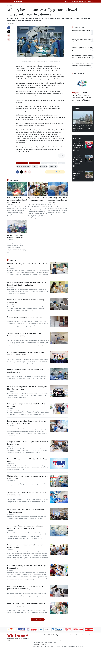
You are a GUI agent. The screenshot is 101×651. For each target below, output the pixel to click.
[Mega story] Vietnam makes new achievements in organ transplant (58, 200)
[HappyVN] (11, 629)
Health (9, 5)
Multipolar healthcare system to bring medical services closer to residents (27, 477)
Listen (77, 150)
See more (13, 260)
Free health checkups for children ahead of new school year (27, 264)
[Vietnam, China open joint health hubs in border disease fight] (59, 463)
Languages (64, 635)
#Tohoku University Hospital (23, 166)
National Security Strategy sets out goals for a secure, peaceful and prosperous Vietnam (81, 96)
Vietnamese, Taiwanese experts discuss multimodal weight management (26, 510)
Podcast (78, 138)
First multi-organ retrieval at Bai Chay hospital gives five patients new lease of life (82, 48)
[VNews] (28, 629)
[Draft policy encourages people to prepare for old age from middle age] (59, 570)
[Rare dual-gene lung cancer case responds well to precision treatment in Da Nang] (59, 591)
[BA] (89, 629)
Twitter (8, 31)
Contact (35, 636)
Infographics (79, 73)
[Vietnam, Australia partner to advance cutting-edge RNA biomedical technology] (59, 391)
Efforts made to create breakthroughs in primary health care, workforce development (27, 604)
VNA (70, 635)
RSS (53, 635)
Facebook (8, 27)
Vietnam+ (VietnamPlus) (19, 1)
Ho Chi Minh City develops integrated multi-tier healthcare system (25, 546)
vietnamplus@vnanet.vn (42, 644)
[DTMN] (78, 629)
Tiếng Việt (67, 1)
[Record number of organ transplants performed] (17, 226)
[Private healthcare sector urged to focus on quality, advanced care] (59, 304)
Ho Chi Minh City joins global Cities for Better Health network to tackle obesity (26, 353)
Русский (89, 1)
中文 (85, 1)
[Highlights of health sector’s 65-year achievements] (38, 189)
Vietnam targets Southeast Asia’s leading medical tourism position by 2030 (25, 334)
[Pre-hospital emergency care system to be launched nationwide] (59, 408)
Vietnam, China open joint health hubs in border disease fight (27, 460)
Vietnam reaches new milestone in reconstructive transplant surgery (81, 31)
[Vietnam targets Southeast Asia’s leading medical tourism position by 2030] (59, 338)
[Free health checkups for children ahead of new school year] (59, 268)
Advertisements (85, 635)
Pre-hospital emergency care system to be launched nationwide (26, 405)
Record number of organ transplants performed (16, 236)
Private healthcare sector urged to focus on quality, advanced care (25, 301)
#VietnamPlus (43, 166)
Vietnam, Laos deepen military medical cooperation (82, 40)
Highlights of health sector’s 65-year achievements (37, 199)
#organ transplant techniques (49, 163)
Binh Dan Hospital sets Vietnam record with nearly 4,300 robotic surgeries (28, 370)
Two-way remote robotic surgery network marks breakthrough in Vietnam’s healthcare (25, 527)
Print (8, 35)
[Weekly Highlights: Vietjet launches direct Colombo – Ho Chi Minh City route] (89, 144)
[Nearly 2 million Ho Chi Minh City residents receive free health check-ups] (59, 446)
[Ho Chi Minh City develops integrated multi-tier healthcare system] (59, 549)
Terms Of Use (47, 635)
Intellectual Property (37, 635)
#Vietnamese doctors (22, 163)
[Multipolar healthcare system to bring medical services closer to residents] (59, 481)
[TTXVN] (21, 629)
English (71, 1)
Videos (77, 108)
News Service (76, 635)
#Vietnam (35, 166)
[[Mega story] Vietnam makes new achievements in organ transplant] (58, 189)
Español (81, 1)
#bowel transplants (34, 163)
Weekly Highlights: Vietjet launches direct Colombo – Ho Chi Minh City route (78, 144)
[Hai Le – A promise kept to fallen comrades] (89, 174)
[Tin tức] (34, 629)
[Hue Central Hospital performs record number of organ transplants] (17, 189)
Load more (38, 619)
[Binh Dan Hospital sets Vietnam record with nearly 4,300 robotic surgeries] (59, 374)
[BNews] (41, 629)
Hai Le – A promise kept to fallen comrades (78, 173)
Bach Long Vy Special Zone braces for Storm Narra (82, 127)
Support (58, 635)
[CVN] (68, 629)
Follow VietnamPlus (50, 172)
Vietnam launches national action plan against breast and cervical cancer (26, 493)
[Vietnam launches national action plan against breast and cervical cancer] (59, 497)
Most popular (79, 27)
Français (76, 1)
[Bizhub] (47, 629)
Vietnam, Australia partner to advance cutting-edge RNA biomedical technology (28, 387)
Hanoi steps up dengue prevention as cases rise (24, 317)
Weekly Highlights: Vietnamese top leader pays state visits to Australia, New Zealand (78, 159)
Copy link (8, 39)
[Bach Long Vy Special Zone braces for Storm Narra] (83, 117)
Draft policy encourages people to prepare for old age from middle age (26, 566)
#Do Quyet (61, 163)
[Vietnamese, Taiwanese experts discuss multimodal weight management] (59, 514)
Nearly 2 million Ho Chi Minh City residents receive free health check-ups (27, 443)
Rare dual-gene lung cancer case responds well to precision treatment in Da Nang (25, 587)
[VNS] (57, 629)
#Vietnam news (53, 166)
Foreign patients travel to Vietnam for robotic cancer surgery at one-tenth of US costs (26, 422)
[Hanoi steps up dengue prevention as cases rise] (59, 321)
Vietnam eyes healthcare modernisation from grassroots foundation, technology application (27, 283)
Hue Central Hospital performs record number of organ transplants (17, 200)
